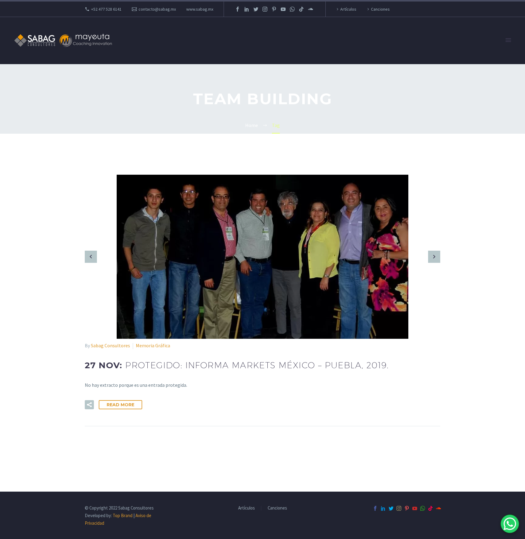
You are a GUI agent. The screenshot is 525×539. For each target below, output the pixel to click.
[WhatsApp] (292, 9)
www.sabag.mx (199, 9)
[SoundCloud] (310, 9)
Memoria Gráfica (153, 345)
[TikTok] (301, 9)
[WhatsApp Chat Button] (510, 524)
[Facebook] (237, 9)
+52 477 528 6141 (106, 9)
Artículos (348, 9)
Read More (120, 404)
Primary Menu (508, 40)
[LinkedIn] (246, 9)
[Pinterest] (274, 9)
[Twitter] (255, 9)
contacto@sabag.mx (157, 9)
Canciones (380, 9)
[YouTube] (283, 9)
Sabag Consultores (110, 345)
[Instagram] (264, 9)
